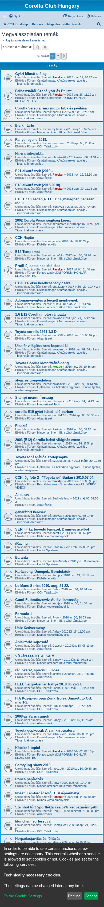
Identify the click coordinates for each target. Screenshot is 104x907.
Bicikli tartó (24, 126)
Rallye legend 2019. (31, 140)
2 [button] (58, 56)
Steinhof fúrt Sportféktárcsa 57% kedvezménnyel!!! (56, 807)
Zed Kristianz (61, 498)
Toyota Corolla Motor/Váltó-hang (42, 363)
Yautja (56, 603)
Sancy (57, 659)
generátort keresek (30, 512)
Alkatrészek (45, 177)
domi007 (58, 335)
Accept (91, 896)
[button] (64, 56)
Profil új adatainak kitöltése (37, 266)
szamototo (59, 224)
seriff (56, 533)
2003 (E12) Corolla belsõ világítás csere (47, 440)
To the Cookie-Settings (23, 896)
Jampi (56, 575)
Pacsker (58, 77)
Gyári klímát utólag (31, 74)
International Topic (49, 404)
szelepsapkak (62, 460)
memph (57, 443)
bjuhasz (58, 129)
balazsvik (59, 383)
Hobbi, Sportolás (47, 550)
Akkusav (22, 495)
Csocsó (58, 547)
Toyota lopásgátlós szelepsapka (41, 457)
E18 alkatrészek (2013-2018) (37, 185)
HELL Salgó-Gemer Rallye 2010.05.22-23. (48, 684)
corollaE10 (59, 415)
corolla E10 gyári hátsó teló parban (44, 412)
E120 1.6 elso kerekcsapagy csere (42, 283)
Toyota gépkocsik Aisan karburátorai (45, 730)
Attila (56, 631)
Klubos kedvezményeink (53, 536)
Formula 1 (23, 614)
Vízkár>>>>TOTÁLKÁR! (34, 656)
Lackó (57, 687)
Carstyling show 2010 (32, 765)
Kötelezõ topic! (27, 748)
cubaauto (59, 286)
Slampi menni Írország (34, 398)
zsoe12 (57, 255)
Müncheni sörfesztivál (33, 821)
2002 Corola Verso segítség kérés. (43, 220)
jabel (55, 241)
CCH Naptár (24, 238)
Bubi (55, 589)
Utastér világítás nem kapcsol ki (41, 346)
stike (56, 842)
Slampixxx (59, 401)
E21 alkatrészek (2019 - (34, 171)
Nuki (55, 304)
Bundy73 (58, 206)
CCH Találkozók (47, 146)
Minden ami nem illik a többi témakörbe (62, 132)
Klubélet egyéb (46, 244)
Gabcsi (57, 645)
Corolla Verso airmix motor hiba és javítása (51, 108)
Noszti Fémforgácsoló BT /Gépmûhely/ (47, 793)
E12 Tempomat (27, 252)
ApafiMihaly (60, 561)
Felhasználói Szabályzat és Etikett (43, 91)
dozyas (57, 515)
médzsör (58, 143)
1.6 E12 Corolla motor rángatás (40, 314)
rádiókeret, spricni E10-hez (37, 670)
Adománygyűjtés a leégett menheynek (46, 300)
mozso (57, 366)
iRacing (21, 543)
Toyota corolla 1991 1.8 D (36, 332)
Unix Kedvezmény (30, 628)
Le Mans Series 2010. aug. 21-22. (42, 586)
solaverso (59, 349)
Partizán (58, 429)
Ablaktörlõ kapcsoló (31, 642)
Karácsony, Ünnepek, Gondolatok (42, 572)
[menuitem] (14, 16)
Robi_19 (58, 810)
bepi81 (57, 111)
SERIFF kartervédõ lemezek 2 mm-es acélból (52, 529)
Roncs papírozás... (30, 779)
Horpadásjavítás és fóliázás (37, 839)
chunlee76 (59, 157)
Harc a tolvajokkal (30, 154)
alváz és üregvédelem (33, 380)
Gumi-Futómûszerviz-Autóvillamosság (47, 600)
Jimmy (57, 673)
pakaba (57, 318)
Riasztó (21, 426)
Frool (56, 617)
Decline (74, 896)
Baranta (21, 558)
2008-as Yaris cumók (32, 716)
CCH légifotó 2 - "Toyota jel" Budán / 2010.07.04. (54, 478)
